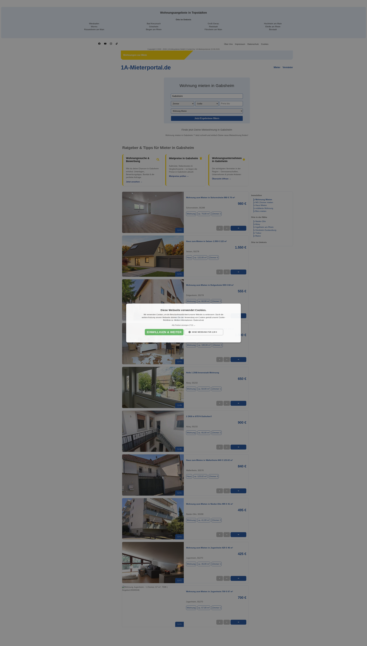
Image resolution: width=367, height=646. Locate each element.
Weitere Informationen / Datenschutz (189, 320)
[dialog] (183, 323)
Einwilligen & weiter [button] (164, 332)
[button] (183, 325)
